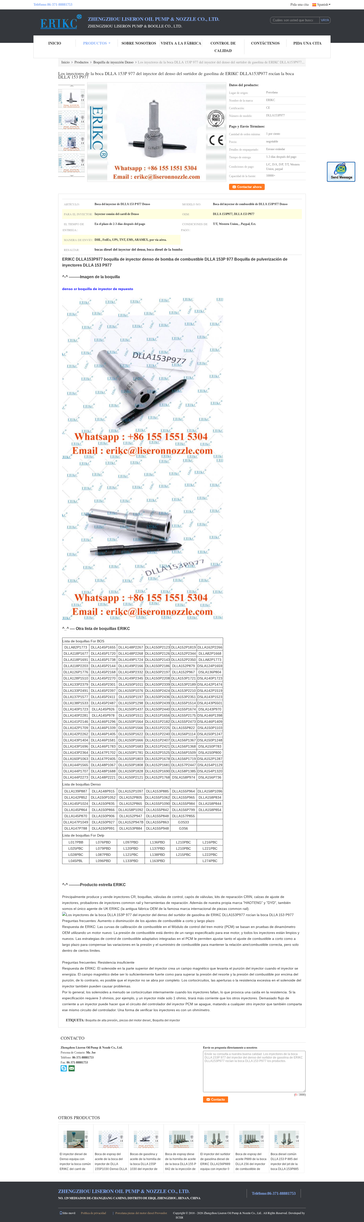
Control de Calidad (223, 46)
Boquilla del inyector (166, 1020)
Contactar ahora (249, 187)
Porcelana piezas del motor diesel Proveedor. (141, 1213)
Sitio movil (68, 1213)
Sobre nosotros (139, 43)
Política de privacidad (93, 1213)
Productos (95, 43)
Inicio (54, 43)
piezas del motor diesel (135, 1020)
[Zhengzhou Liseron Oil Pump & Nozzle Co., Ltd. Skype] (64, 1068)
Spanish (322, 4)
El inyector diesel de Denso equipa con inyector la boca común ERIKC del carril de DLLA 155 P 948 (75, 1164)
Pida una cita (299, 4)
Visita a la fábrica (181, 43)
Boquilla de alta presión (101, 1020)
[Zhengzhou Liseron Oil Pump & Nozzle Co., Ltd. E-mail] (71, 1068)
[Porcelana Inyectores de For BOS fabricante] (60, 21)
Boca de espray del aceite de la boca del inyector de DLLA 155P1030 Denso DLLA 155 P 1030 (111, 1164)
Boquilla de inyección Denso (113, 62)
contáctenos (265, 43)
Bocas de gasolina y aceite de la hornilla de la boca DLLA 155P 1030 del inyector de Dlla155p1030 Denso (145, 1164)
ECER (179, 1217)
